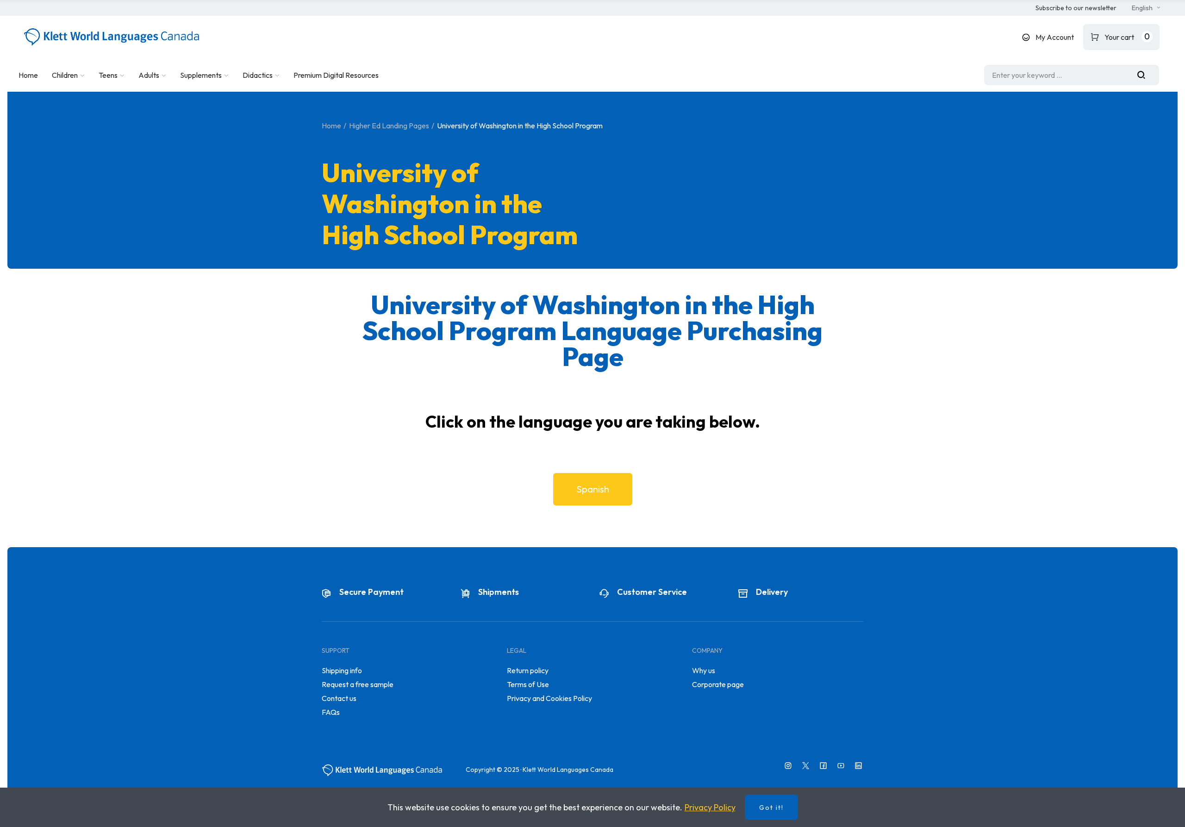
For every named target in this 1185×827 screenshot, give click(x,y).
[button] (1075, 8)
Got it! (771, 807)
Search (1145, 75)
